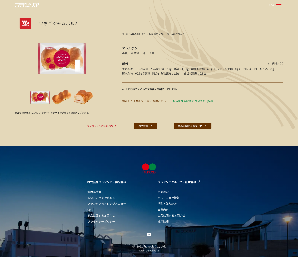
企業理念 (163, 191)
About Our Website (149, 250)
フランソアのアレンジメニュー (106, 203)
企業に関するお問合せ (171, 215)
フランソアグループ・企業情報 (177, 182)
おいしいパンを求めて (101, 197)
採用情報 (163, 221)
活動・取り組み (167, 203)
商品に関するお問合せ (190, 126)
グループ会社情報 (169, 197)
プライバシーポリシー (101, 221)
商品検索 (143, 126)
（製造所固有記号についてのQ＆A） (192, 100)
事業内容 (163, 209)
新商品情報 (94, 191)
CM (89, 209)
